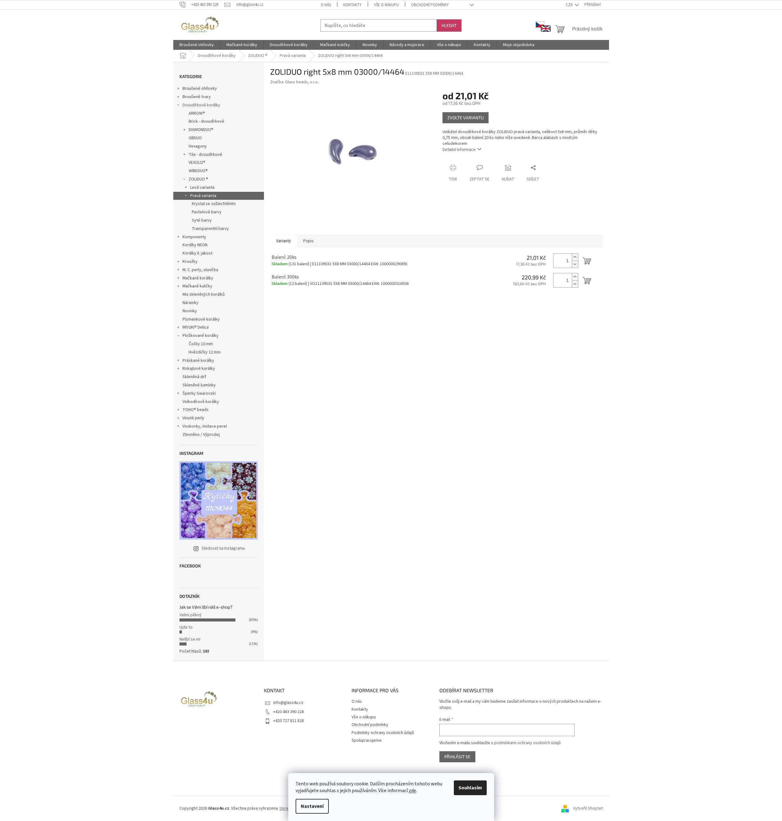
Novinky (190, 311)
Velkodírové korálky (201, 402)
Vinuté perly (193, 418)
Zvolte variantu (465, 117)
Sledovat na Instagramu (223, 548)
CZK (570, 5)
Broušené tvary (197, 97)
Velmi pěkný (190, 615)
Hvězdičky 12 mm (205, 352)
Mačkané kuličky (197, 286)
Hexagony (198, 146)
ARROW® (197, 113)
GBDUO (195, 138)
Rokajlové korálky (199, 368)
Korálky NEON (195, 245)
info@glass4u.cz (288, 703)
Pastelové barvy (207, 212)
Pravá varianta (203, 196)
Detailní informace (459, 150)
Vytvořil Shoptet (588, 808)
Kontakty (352, 5)
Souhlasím (470, 787)
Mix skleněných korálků (204, 294)
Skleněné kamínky (199, 385)
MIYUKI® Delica (196, 327)
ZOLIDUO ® (198, 179)
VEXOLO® (197, 163)
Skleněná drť (194, 377)
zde (412, 790)
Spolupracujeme (367, 740)
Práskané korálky (198, 360)
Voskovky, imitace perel (205, 426)
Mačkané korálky (198, 278)
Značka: (294, 82)
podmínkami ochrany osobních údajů (527, 743)
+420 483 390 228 (288, 712)
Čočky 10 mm (201, 344)
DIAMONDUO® (201, 130)
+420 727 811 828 (288, 721)
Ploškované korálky (200, 336)
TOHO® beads (196, 410)
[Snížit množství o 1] (575, 264)
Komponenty (194, 237)
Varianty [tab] (283, 241)
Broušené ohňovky (200, 88)
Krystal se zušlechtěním (214, 204)
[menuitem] (196, 45)
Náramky (190, 303)
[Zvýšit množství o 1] (575, 257)
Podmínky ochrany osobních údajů (383, 733)
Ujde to (186, 627)
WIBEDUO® (198, 171)
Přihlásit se (457, 756)
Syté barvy (202, 220)
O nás (326, 5)
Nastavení (312, 806)
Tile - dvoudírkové (205, 155)
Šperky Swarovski (199, 393)
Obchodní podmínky (430, 5)
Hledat (449, 25)
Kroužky (190, 262)
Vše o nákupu (386, 5)
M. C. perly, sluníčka (200, 270)
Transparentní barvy (210, 229)
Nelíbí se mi (189, 639)
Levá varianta (202, 187)
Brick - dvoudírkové (206, 121)
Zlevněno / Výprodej (201, 435)
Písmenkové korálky (201, 319)
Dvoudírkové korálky (201, 105)
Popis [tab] (308, 241)
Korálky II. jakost (197, 253)
